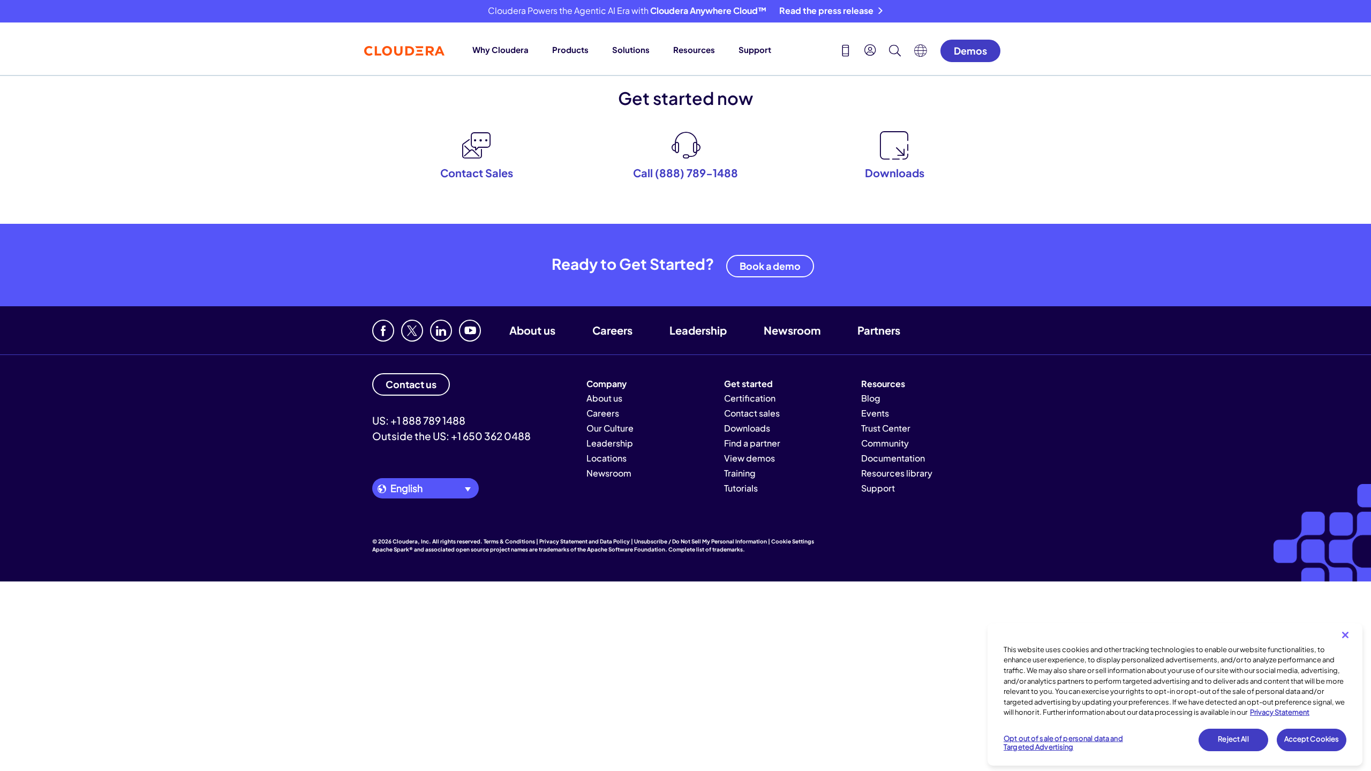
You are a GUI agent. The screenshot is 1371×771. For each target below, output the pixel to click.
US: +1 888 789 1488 (418, 420)
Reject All (1233, 739)
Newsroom (792, 330)
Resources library (896, 473)
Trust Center (885, 428)
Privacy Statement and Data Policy (584, 541)
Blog (870, 398)
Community (885, 443)
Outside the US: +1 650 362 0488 (451, 435)
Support (755, 49)
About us (532, 330)
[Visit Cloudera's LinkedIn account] (441, 331)
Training (740, 473)
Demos (970, 50)
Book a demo (770, 266)
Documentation (893, 458)
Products (570, 49)
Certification (749, 398)
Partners (878, 330)
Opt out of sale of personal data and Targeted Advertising (1063, 743)
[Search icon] (895, 52)
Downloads (747, 428)
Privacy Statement (1279, 712)
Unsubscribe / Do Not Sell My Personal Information (700, 541)
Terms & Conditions (509, 541)
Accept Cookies (1311, 739)
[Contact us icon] (846, 52)
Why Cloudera (500, 49)
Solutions (631, 49)
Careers (612, 330)
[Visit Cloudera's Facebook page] (383, 331)
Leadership (698, 330)
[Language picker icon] (921, 53)
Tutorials (741, 488)
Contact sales (752, 413)
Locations (606, 458)
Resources (694, 49)
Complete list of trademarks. (706, 549)
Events (875, 413)
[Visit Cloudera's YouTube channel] (470, 331)
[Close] (1345, 635)
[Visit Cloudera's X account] (412, 331)
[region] (1175, 694)
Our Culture (610, 428)
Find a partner (752, 443)
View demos (749, 458)
